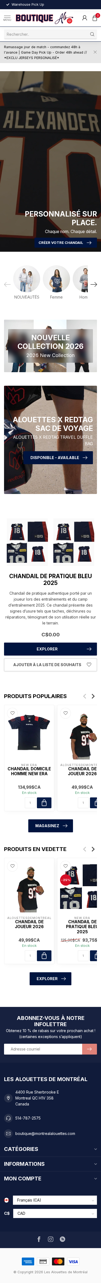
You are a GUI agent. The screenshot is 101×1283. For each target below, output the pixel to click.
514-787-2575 (28, 1118)
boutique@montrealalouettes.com (45, 1133)
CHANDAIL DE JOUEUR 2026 (29, 924)
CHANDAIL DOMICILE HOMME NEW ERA (29, 771)
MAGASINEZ (47, 825)
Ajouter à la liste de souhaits (47, 664)
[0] (95, 17)
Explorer (47, 649)
